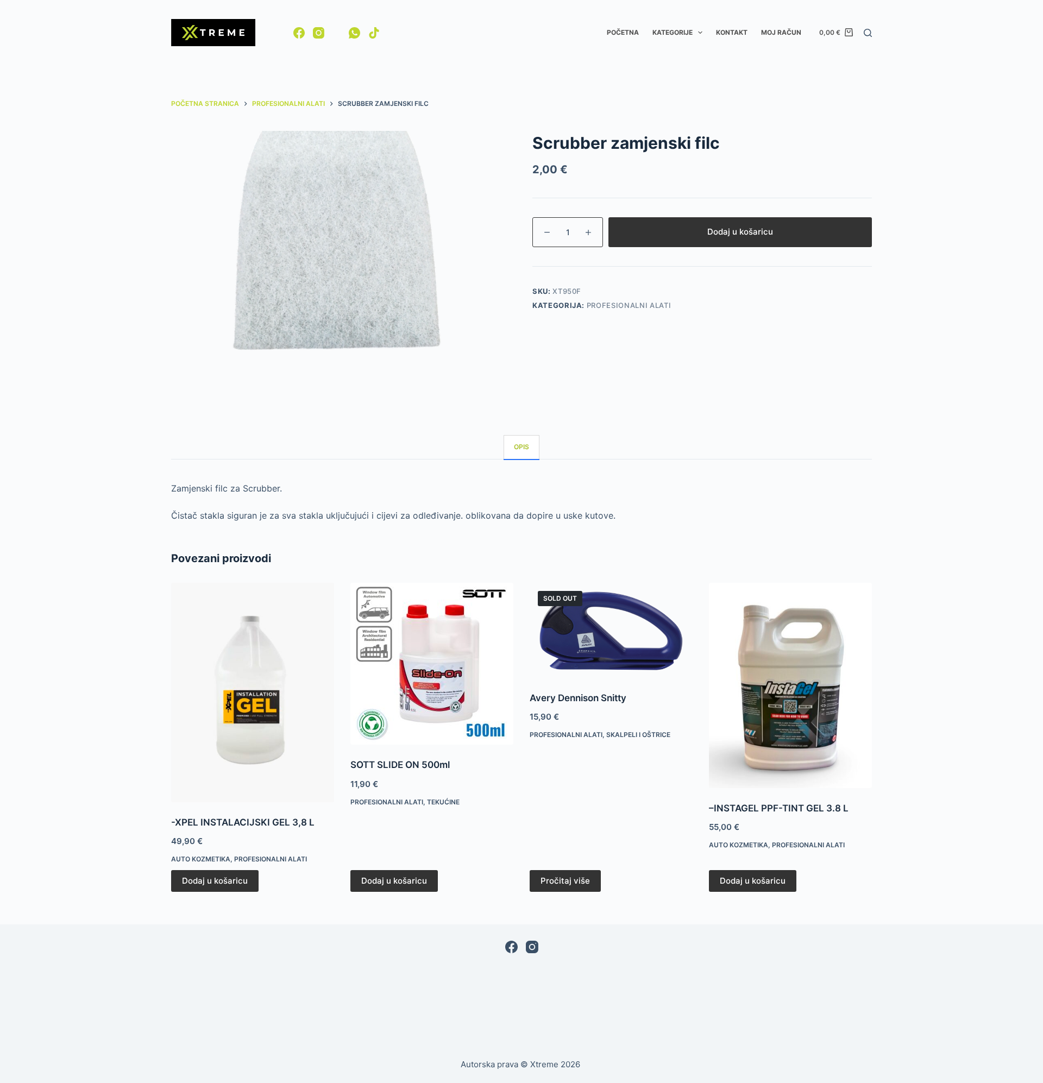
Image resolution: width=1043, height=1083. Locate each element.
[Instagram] (318, 33)
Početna (623, 32)
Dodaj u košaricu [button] (215, 881)
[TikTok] (374, 33)
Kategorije (672, 32)
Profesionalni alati (629, 305)
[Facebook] (299, 33)
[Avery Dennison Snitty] (611, 630)
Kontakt (731, 32)
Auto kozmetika (200, 859)
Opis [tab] (521, 447)
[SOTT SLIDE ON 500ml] (431, 664)
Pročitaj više (565, 881)
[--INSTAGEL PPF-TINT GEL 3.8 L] (790, 685)
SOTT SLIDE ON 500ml (400, 764)
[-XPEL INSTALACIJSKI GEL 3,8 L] (252, 692)
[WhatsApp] (354, 33)
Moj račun (781, 32)
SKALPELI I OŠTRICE (638, 735)
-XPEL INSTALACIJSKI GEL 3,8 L (243, 822)
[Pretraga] (868, 33)
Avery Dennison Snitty (578, 697)
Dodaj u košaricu (740, 231)
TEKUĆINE (443, 802)
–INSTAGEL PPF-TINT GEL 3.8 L (779, 808)
